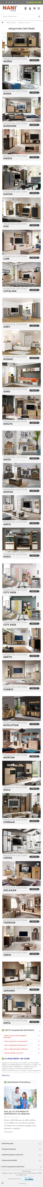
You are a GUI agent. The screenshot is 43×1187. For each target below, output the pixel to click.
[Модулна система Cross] (21, 844)
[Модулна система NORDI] (21, 48)
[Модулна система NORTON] (21, 744)
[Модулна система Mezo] (21, 446)
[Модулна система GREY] (21, 313)
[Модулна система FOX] (21, 213)
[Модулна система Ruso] (21, 543)
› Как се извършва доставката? (16, 1049)
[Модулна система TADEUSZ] (21, 909)
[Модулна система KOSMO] (21, 345)
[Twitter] (6, 2)
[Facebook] (3, 2)
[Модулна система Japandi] (21, 977)
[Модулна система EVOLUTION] (21, 711)
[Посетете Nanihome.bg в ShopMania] (28, 1179)
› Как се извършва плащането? (15, 1045)
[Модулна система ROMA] (21, 80)
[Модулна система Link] (21, 245)
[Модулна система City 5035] (21, 611)
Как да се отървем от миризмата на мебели (17, 1112)
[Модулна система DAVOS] (21, 180)
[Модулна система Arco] (21, 511)
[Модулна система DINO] (21, 378)
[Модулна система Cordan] (21, 808)
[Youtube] (9, 2)
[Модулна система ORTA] (21, 1009)
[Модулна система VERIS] (21, 941)
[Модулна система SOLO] (21, 776)
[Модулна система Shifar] (21, 478)
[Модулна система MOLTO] (21, 410)
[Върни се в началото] (2, 22)
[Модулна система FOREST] (21, 676)
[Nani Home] (10, 8)
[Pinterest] (12, 2)
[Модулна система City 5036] (21, 579)
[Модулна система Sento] (21, 643)
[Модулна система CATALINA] (21, 277)
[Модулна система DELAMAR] (21, 877)
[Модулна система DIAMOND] (21, 112)
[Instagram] (15, 2)
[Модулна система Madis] (21, 145)
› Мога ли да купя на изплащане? (16, 1041)
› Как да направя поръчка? (13, 1053)
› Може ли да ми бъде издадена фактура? (15, 1036)
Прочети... (8, 1132)
